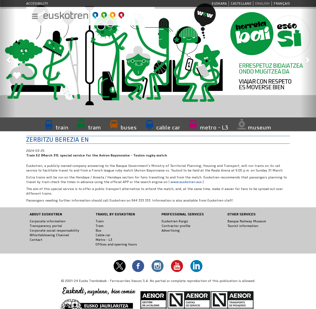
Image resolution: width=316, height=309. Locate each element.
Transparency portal (46, 226)
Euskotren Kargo (174, 221)
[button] (8, 58)
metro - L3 (214, 127)
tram (94, 127)
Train (100, 221)
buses (128, 127)
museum (259, 127)
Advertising (170, 230)
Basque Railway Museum (246, 221)
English (262, 3)
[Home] (84, 15)
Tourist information (242, 226)
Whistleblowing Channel (49, 235)
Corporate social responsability (54, 230)
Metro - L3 (104, 240)
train (62, 127)
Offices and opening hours (116, 244)
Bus (98, 230)
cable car (168, 127)
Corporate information (47, 221)
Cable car (103, 235)
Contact (36, 240)
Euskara (219, 3)
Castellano (241, 3)
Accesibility (37, 3)
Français (282, 3)
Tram (99, 226)
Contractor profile (175, 226)
